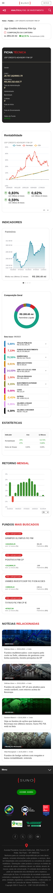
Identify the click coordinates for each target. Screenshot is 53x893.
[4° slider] (29, 282)
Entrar (46, 3)
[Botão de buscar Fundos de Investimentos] (49, 10)
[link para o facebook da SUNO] (15, 836)
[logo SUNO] (24, 3)
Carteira (20, 33)
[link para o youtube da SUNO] (37, 836)
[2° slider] (25, 282)
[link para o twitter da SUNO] (22, 836)
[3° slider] (27, 282)
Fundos (11, 21)
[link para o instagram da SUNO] (30, 836)
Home (4, 21)
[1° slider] (23, 282)
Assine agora (26, 792)
